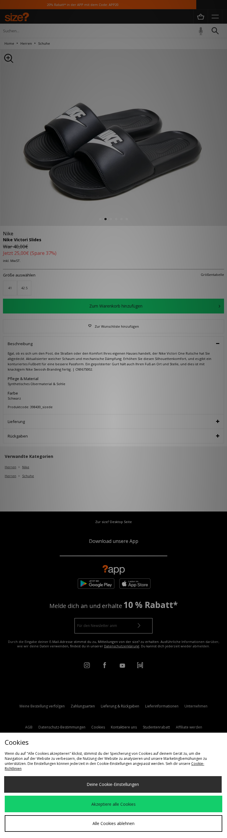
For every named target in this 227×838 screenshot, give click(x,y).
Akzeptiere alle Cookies (113, 804)
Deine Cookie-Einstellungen (113, 784)
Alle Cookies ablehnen (113, 823)
